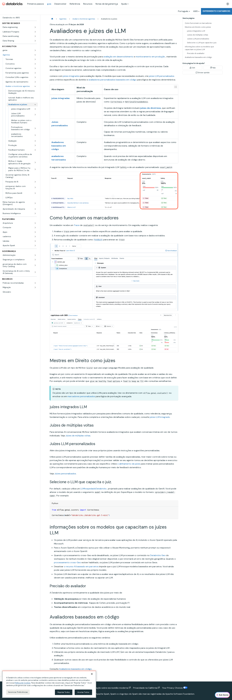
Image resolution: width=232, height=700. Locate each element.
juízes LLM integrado (160, 417)
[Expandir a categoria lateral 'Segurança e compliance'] (35, 260)
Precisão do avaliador (195, 53)
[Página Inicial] (52, 19)
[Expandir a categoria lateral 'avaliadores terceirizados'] (35, 135)
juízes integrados (71, 76)
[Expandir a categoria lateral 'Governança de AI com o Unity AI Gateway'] (35, 272)
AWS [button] (195, 11)
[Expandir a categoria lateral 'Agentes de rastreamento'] (35, 82)
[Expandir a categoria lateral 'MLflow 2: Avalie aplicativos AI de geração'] (35, 162)
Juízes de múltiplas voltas (77, 435)
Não (214, 68)
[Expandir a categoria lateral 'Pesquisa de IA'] (35, 182)
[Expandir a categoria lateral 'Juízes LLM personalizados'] (35, 115)
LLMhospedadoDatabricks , (93, 488)
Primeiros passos (35, 3)
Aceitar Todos (83, 692)
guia (49, 3)
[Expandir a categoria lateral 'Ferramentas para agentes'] (35, 73)
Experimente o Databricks (216, 11)
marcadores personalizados (81, 396)
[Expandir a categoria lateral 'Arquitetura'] (35, 223)
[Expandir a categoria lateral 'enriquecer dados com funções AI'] (35, 187)
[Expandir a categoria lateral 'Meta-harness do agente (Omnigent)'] (35, 203)
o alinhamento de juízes (128, 463)
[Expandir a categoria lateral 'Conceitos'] (35, 64)
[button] (21, 59)
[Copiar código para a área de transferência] (175, 510)
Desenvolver (60, 3)
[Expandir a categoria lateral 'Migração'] (35, 287)
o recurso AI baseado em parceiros (81, 566)
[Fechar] (92, 674)
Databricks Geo (158, 555)
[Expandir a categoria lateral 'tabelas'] (35, 241)
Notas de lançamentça (107, 3)
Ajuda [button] (124, 3)
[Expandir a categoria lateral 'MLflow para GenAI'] (35, 193)
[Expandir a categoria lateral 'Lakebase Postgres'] (35, 32)
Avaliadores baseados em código (75, 669)
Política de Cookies (22, 683)
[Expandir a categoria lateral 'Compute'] (35, 228)
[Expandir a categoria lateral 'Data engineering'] (35, 27)
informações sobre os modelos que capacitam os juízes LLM (199, 48)
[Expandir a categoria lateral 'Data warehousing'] (35, 36)
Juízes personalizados (65, 473)
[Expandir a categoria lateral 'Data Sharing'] (35, 41)
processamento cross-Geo (67, 562)
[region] (49, 684)
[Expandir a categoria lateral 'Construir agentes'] (35, 68)
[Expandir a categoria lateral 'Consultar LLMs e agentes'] (35, 77)
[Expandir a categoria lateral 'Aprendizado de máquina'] (35, 209)
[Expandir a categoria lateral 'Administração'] (35, 255)
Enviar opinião (204, 72)
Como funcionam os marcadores (198, 23)
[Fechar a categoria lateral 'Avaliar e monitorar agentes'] (35, 86)
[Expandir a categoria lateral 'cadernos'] (35, 237)
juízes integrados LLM (196, 31)
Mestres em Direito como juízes (198, 27)
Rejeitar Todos (64, 692)
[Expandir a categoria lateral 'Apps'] (35, 232)
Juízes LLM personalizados (198, 39)
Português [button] (183, 11)
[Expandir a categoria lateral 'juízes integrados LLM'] (35, 109)
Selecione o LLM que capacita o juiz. (202, 42)
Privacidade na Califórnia (145, 687)
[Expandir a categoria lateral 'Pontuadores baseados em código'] (35, 128)
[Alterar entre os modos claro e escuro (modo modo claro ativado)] (228, 4)
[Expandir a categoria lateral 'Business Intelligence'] (35, 213)
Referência (75, 3)
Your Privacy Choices (172, 687)
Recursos (87, 3)
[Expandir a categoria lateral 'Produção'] (35, 145)
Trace (76, 225)
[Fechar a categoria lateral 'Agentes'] (35, 55)
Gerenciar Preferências (18, 692)
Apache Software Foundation (179, 693)
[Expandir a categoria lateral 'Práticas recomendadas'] (35, 283)
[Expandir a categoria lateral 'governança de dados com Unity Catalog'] (35, 265)
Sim (193, 68)
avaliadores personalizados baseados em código (112, 79)
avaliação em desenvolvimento (118, 56)
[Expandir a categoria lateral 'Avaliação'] (35, 141)
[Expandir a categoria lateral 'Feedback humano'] (35, 150)
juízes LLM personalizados (161, 76)
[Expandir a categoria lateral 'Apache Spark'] (35, 246)
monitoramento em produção (150, 56)
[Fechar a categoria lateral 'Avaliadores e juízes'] (35, 105)
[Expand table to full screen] (175, 87)
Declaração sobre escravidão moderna (109, 687)
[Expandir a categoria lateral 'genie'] (35, 50)
